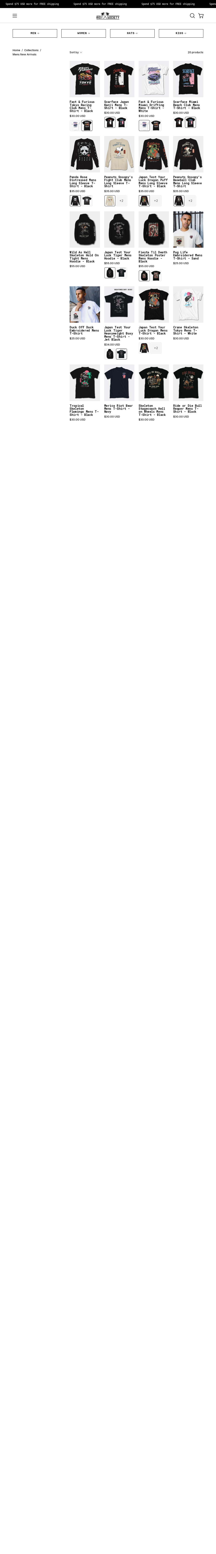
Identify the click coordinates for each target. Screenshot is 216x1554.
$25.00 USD (181, 263)
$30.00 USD (77, 116)
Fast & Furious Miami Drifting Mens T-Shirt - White (151, 106)
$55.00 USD (77, 266)
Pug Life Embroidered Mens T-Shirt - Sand (187, 255)
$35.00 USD (77, 191)
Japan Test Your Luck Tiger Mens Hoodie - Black (118, 255)
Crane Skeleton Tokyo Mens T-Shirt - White (185, 330)
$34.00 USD (112, 344)
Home (16, 50)
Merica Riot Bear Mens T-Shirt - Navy (118, 408)
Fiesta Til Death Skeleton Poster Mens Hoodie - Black (153, 257)
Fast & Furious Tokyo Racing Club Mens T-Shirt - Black (82, 106)
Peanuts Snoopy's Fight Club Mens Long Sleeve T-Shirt (118, 182)
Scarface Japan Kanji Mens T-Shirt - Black (116, 104)
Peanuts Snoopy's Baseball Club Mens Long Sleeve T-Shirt (187, 182)
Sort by (74, 52)
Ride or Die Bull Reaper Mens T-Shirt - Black (187, 408)
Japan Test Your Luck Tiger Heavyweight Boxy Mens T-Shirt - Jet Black (118, 333)
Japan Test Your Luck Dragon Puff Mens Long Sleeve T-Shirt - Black (153, 182)
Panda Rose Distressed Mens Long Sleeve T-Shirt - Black (83, 182)
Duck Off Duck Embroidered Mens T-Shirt (84, 330)
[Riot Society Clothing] (108, 15)
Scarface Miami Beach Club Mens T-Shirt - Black (186, 104)
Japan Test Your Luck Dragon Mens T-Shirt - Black (153, 330)
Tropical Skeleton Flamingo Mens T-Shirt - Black (84, 410)
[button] (192, 16)
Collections (31, 50)
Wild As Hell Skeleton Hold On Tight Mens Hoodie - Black (84, 257)
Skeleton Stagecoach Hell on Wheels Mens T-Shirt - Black (152, 410)
